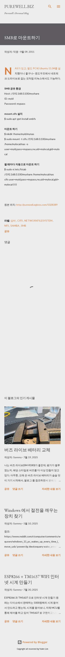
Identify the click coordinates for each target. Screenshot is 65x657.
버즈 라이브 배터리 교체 (27, 450)
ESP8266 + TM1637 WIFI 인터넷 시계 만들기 (31, 579)
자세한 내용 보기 (51, 488)
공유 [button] (6, 231)
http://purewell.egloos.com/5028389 (37, 204)
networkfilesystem (38, 220)
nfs (6, 225)
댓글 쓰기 (17, 488)
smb (23, 225)
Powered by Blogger (34, 642)
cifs (20, 220)
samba (15, 225)
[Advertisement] (32, 362)
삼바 (13, 220)
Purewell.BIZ (19, 6)
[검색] (50, 6)
